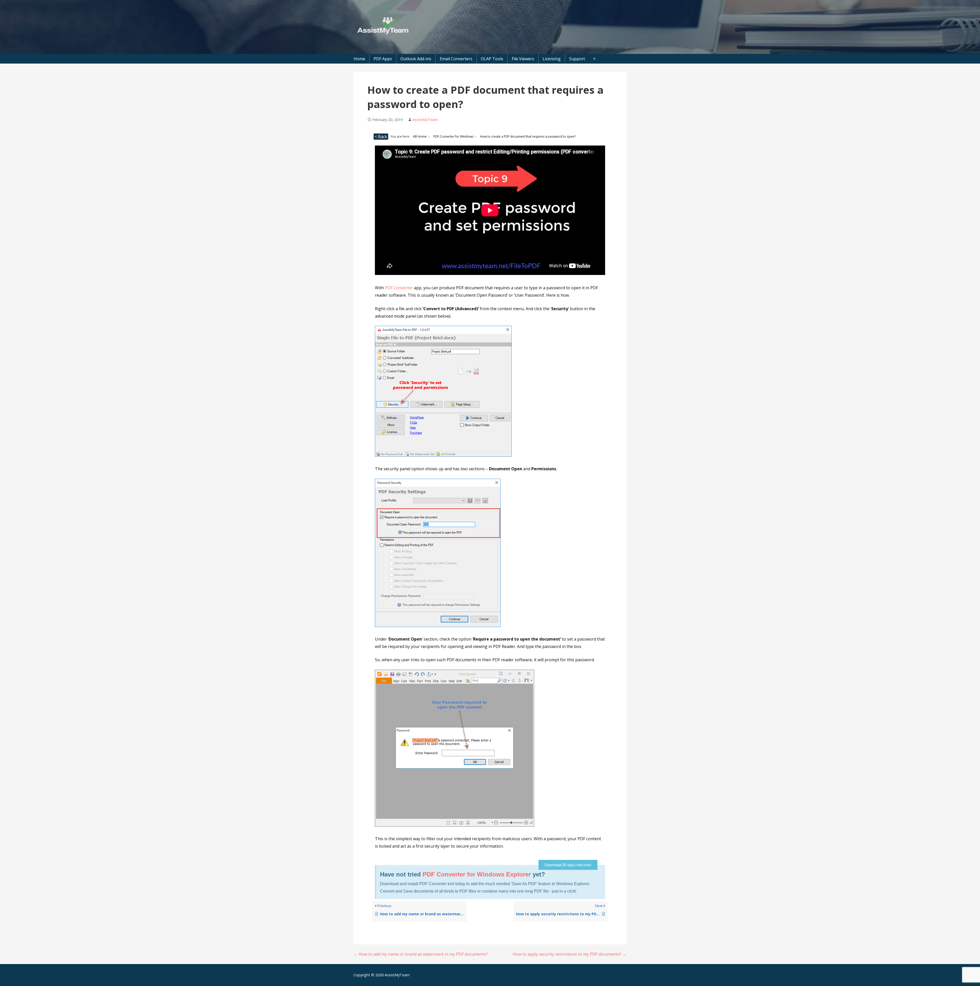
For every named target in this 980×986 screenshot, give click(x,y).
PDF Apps (383, 59)
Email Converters (456, 59)
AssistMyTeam (425, 119)
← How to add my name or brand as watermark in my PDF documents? (420, 954)
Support (577, 59)
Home (359, 59)
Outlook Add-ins (415, 59)
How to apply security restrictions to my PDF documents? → (570, 954)
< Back (381, 136)
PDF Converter (399, 288)
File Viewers (523, 59)
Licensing (552, 59)
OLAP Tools (492, 59)
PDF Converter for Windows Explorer (477, 874)
